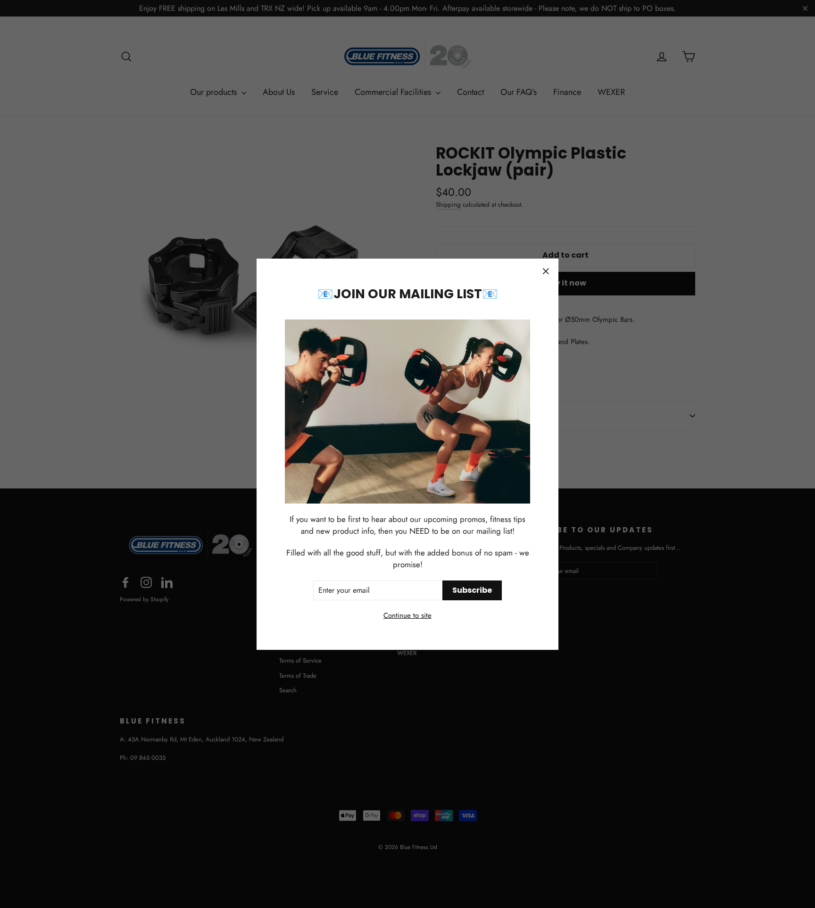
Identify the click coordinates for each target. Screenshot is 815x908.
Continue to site (407, 615)
